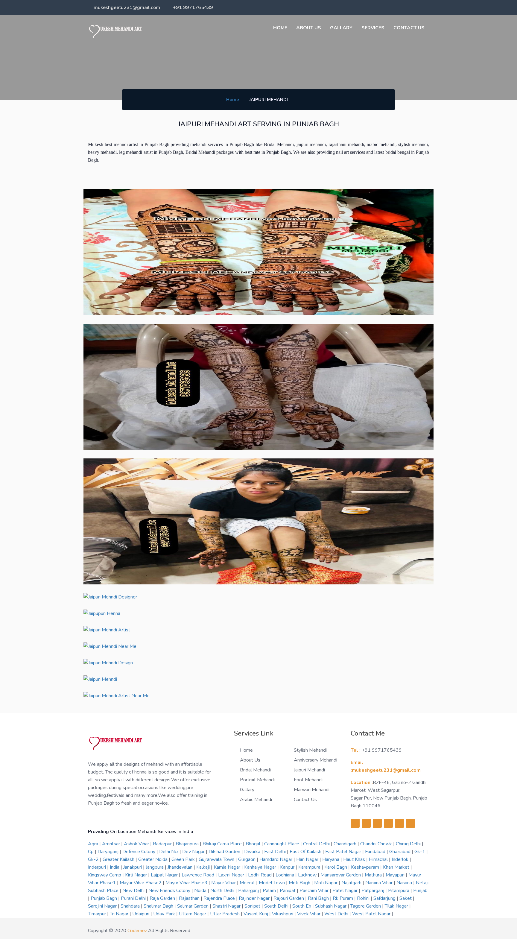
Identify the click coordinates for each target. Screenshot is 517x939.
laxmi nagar (231, 875)
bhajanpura (188, 844)
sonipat (252, 906)
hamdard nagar (276, 859)
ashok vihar (137, 844)
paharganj (249, 890)
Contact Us (409, 28)
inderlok (401, 859)
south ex (302, 906)
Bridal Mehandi (255, 770)
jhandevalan (181, 867)
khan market (396, 867)
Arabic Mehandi (256, 799)
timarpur (97, 914)
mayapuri (396, 875)
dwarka (252, 851)
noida (201, 890)
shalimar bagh (159, 906)
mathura (374, 875)
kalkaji (203, 867)
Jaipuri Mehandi (309, 770)
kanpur (288, 867)
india (115, 867)
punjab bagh (104, 898)
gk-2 (94, 859)
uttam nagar (193, 914)
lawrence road (198, 875)
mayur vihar (224, 882)
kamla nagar (227, 867)
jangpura (155, 867)
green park (183, 859)
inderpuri (97, 867)
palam (270, 890)
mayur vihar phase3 (187, 882)
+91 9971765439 (193, 7)
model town (272, 882)
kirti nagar (136, 875)
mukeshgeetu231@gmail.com (127, 7)
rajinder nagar (255, 898)
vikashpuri (283, 914)
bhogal (253, 844)
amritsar (111, 844)
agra (93, 844)
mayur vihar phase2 (141, 882)
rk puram (343, 898)
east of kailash (306, 851)
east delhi (275, 851)
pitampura (399, 890)
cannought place (282, 844)
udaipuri (141, 914)
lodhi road (260, 875)
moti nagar (326, 882)
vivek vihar (309, 914)
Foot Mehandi (308, 780)
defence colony (139, 851)
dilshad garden (225, 851)
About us (308, 28)
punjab (420, 890)
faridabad (376, 851)
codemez (137, 930)
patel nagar (345, 890)
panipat (288, 890)
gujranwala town (217, 859)
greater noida (153, 859)
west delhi (336, 914)
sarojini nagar (103, 906)
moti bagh (300, 882)
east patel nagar (343, 851)
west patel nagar (372, 914)
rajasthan (190, 898)
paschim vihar (314, 890)
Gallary (341, 28)
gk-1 (420, 851)
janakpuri (133, 867)
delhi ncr (169, 851)
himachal (379, 859)
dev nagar (194, 851)
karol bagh (336, 867)
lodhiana (285, 875)
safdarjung (385, 898)
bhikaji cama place (223, 844)
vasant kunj (256, 914)
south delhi (277, 906)
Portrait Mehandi (257, 780)
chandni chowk (376, 844)
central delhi (317, 844)
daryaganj (109, 851)
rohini (364, 898)
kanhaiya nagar (260, 867)
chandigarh (346, 844)
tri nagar (120, 914)
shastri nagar (227, 906)
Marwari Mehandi (311, 789)
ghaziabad (400, 851)
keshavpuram (365, 867)
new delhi (134, 890)
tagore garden (366, 906)
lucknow (308, 875)
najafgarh (352, 882)
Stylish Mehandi (310, 750)
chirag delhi (409, 844)
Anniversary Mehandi (315, 760)
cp (91, 851)
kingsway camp (105, 875)
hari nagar (308, 859)
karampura (310, 867)
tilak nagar (397, 906)
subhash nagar (331, 906)
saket (406, 898)
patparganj (373, 890)
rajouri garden (289, 898)
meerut (248, 882)
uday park (164, 914)
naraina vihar (379, 882)
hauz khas (354, 859)
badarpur (163, 844)
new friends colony (169, 890)
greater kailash (119, 859)
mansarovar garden (341, 875)
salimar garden (193, 906)
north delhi (222, 890)
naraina (404, 882)
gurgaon (247, 859)
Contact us (305, 799)
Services (372, 28)
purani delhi (134, 898)
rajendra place (219, 898)
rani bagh (319, 898)
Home (280, 28)
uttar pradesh (225, 914)
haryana (331, 859)
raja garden (163, 898)
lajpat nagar (165, 875)
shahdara (131, 906)
